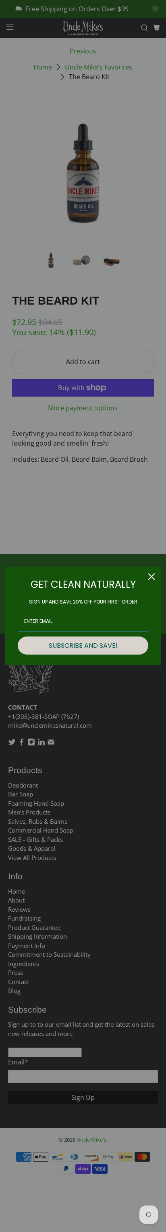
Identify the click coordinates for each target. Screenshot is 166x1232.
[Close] (151, 576)
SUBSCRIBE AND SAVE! (83, 645)
